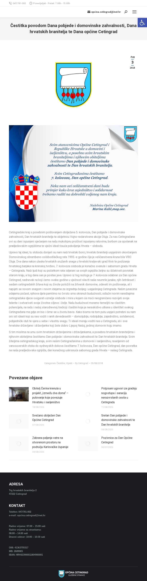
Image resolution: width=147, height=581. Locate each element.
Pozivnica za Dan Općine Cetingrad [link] (116, 440)
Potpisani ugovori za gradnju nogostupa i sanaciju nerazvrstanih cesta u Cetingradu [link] (119, 395)
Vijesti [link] (69, 363)
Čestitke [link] (61, 363)
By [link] (81, 363)
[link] (142, 22)
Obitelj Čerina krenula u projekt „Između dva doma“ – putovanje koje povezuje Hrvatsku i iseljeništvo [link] (50, 395)
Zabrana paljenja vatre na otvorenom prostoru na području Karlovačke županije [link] (50, 442)
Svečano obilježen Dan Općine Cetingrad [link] (46, 418)
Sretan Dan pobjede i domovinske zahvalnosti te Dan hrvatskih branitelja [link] (118, 420)
